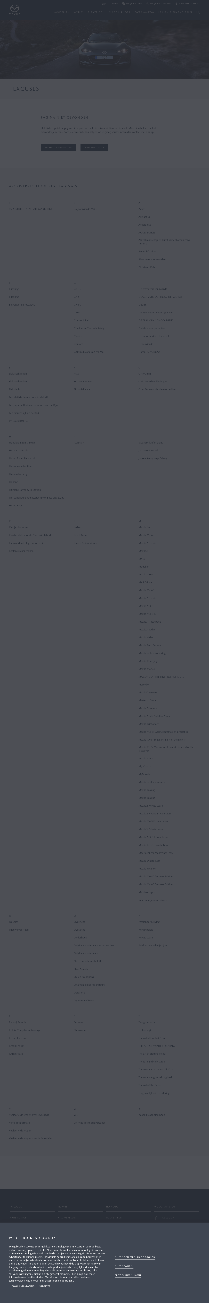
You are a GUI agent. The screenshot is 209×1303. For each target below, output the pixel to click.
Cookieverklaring (23, 1286)
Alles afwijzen (124, 1266)
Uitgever (45, 1286)
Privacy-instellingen (128, 1275)
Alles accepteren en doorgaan (135, 1257)
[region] (104, 1263)
